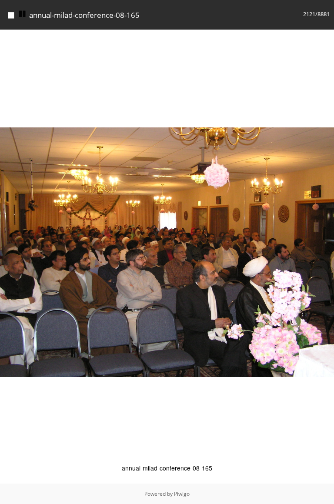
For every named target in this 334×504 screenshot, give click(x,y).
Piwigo (182, 493)
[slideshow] (22, 14)
